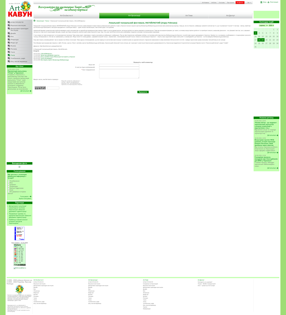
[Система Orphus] (19, 240)
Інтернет (12, 184)
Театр (13, 55)
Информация (146, 308)
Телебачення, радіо (18, 58)
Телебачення (14, 181)
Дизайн (13, 33)
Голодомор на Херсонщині (150, 283)
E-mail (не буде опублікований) (85, 67)
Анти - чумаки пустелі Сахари (206, 285)
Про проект (230, 2)
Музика (13, 46)
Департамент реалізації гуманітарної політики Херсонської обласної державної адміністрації (17, 208)
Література (15, 39)
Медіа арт (14, 43)
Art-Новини (205, 2)
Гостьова (222, 2)
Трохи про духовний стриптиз (50, 55)
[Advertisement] (19, 128)
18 (259, 40)
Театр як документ (46, 58)
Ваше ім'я (92, 65)
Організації (40, 21)
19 (263, 40)
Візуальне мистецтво (18, 25)
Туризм (145, 307)
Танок (13, 52)
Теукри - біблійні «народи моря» (207, 283)
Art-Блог (213, 2)
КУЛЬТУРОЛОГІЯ (17, 22)
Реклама (14, 49)
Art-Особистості (66, 15)
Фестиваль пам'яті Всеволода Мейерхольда (55, 60)
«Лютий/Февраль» (46, 53)
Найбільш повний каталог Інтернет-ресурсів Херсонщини (18, 221)
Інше (11, 190)
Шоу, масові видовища (19, 61)
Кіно (12, 36)
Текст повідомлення (88, 70)
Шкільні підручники (16, 188)
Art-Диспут (240, 2)
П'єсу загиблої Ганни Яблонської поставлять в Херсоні (58, 57)
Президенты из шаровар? (205, 282)
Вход (264, 2)
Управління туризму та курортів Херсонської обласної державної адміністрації (20, 215)
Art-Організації (134, 15)
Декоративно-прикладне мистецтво (19, 29)
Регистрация (274, 2)
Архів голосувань (25, 198)
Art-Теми (188, 15)
